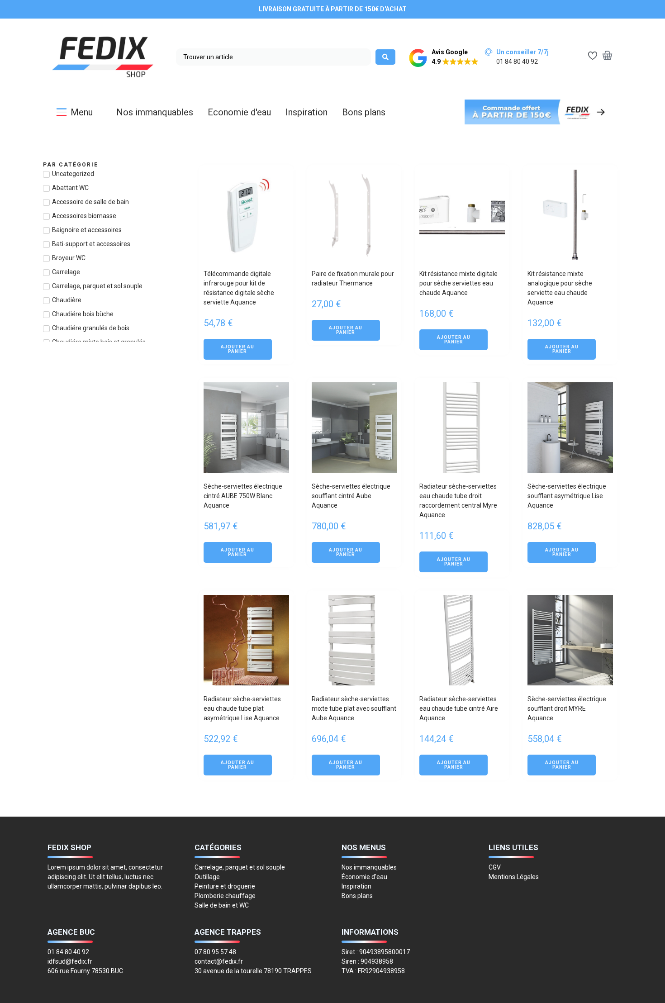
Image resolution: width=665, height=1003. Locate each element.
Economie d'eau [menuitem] (239, 112)
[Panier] (607, 56)
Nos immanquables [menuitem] (154, 112)
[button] (444, 58)
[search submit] (385, 57)
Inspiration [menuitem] (306, 112)
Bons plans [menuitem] (363, 112)
